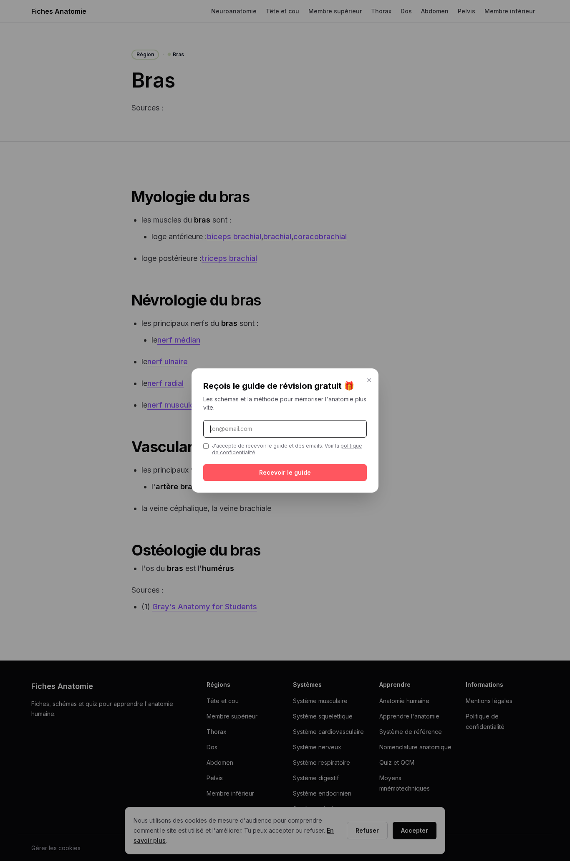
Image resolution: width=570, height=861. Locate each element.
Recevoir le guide (285, 472)
